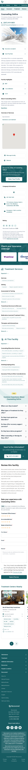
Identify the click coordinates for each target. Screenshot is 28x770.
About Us (3, 676)
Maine (15, 5)
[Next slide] (16, 644)
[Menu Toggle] (25, 2)
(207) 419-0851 (14, 456)
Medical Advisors (5, 685)
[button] (21, 25)
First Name (4, 532)
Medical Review (4, 682)
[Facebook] (8, 727)
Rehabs (8, 5)
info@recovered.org (14, 716)
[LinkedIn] (20, 727)
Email (2, 540)
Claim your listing (5, 701)
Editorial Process (5, 679)
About (2, 9)
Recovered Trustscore (6, 691)
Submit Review (14, 577)
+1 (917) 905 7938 (14, 719)
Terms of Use (17, 572)
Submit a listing (5, 697)
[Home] (2, 5)
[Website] (14, 192)
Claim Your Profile (14, 179)
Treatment (17, 9)
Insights (3, 694)
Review (3, 548)
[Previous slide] (12, 644)
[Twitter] (16, 727)
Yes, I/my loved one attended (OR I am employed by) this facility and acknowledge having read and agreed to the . (15, 569)
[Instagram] (12, 727)
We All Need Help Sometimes (11, 607)
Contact (3, 688)
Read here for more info (12, 238)
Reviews (24, 9)
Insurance (9, 9)
